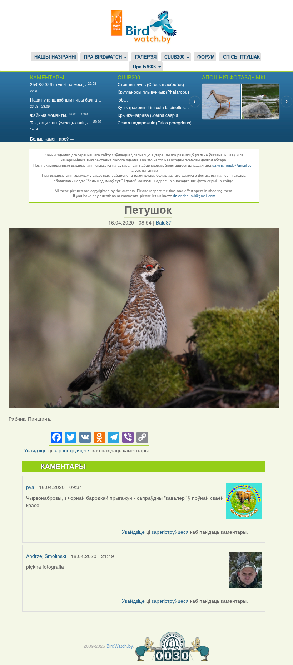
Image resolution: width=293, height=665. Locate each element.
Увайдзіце (35, 450)
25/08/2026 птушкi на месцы (58, 84)
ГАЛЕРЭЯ (146, 57)
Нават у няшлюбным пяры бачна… (65, 100)
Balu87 (164, 222)
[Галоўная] (146, 26)
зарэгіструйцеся (72, 450)
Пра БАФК (145, 66)
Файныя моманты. (48, 115)
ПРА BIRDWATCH (103, 57)
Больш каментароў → (52, 139)
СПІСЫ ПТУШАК (241, 57)
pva (30, 487)
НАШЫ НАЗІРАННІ (55, 57)
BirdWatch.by (119, 646)
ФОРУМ (206, 57)
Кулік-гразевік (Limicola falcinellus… (153, 107)
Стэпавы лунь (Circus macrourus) (151, 84)
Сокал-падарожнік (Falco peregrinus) (155, 122)
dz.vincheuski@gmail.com (233, 165)
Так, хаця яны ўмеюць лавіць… (61, 122)
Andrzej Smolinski (46, 556)
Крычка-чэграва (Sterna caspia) (149, 115)
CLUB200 (175, 57)
